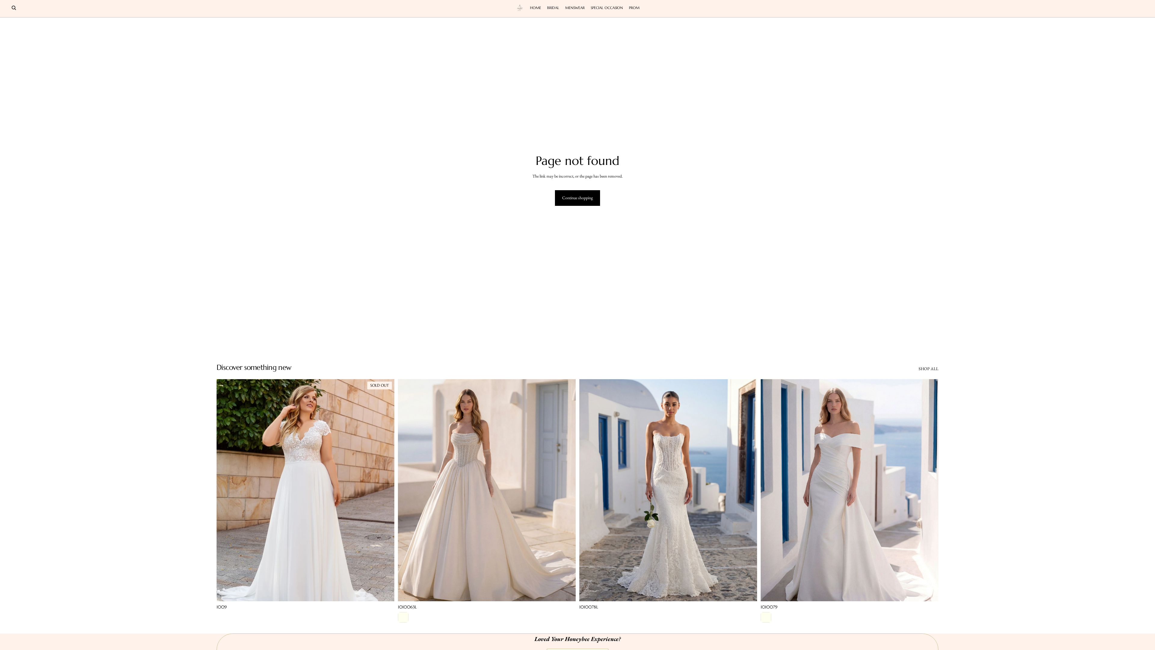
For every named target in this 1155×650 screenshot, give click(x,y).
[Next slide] (385, 490)
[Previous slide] (226, 490)
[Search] (13, 7)
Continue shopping (577, 197)
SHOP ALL (928, 368)
